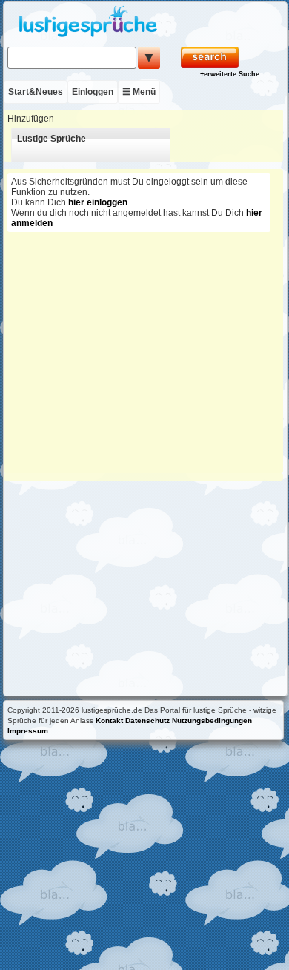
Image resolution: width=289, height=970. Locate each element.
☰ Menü (139, 92)
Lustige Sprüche (51, 138)
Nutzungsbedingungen (212, 720)
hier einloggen (97, 202)
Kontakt (109, 720)
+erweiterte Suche (229, 74)
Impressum (27, 731)
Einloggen (92, 92)
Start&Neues (35, 92)
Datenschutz (147, 720)
